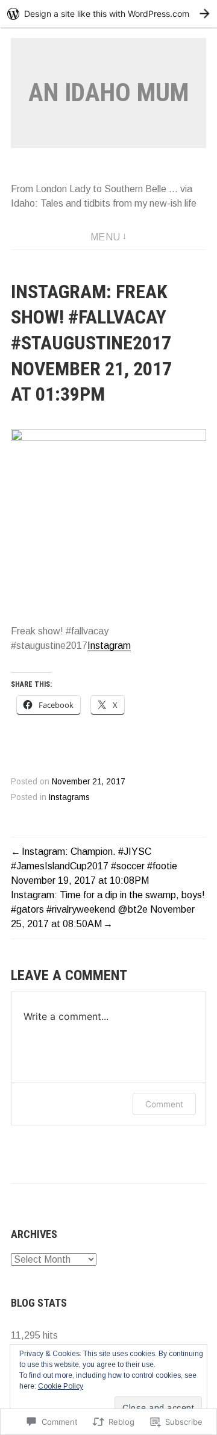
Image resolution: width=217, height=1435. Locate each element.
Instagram (109, 645)
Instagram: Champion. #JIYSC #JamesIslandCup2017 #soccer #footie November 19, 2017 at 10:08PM (94, 866)
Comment (164, 1104)
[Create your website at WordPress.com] (108, 13)
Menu (105, 237)
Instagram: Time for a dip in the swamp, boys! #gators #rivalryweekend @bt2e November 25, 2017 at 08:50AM (108, 909)
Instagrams (69, 797)
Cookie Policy (60, 1386)
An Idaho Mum (108, 92)
